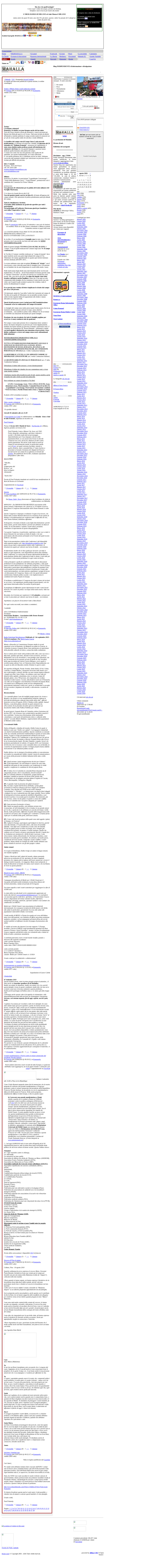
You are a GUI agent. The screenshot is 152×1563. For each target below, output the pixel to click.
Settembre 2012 (82, 383)
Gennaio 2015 (81, 435)
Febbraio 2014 (81, 414)
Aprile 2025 (81, 664)
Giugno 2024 (81, 645)
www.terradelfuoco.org (11, 171)
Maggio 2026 (81, 688)
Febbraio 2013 (81, 392)
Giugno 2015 (81, 444)
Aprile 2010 (81, 329)
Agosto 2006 (81, 247)
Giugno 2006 (81, 243)
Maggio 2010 (81, 331)
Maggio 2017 (81, 487)
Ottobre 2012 (81, 385)
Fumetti (33, 59)
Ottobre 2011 (81, 362)
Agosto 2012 (81, 381)
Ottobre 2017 (81, 496)
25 (7, 1510)
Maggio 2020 (81, 554)
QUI (86, 18)
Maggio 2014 (81, 420)
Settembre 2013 (82, 405)
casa (78, 195)
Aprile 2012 (81, 374)
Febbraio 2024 (81, 638)
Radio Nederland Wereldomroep (14, 637)
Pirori (70, 54)
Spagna (6, 492)
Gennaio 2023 (81, 613)
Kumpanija (36, 90)
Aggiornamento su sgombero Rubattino (17, 965)
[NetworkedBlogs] (64, 324)
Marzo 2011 (81, 349)
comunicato (14, 224)
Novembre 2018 (82, 520)
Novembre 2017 (82, 498)
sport (78, 214)
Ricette (70, 59)
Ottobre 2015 (81, 452)
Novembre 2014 (82, 431)
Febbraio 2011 (81, 348)
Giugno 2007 (81, 266)
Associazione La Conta (12, 417)
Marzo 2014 (81, 416)
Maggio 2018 (81, 509)
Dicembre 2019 (82, 545)
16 (34, 1508)
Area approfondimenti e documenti (63, 239)
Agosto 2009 (81, 314)
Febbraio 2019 (81, 526)
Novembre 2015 (82, 453)
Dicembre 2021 (82, 589)
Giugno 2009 (81, 310)
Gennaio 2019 (81, 524)
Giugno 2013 (81, 400)
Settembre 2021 (82, 584)
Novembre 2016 (82, 476)
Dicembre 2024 (82, 656)
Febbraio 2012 (81, 370)
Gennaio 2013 (81, 390)
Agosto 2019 (81, 537)
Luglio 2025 (81, 669)
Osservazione (58, 319)
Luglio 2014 (81, 424)
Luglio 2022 (81, 602)
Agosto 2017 (81, 493)
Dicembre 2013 (82, 411)
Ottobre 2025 (81, 675)
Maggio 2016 (81, 465)
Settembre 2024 (82, 651)
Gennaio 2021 (81, 569)
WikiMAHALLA (16, 54)
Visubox (56, 392)
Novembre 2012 (82, 387)
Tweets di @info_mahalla (10, 1548)
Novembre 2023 (82, 632)
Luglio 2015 (81, 446)
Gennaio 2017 (81, 480)
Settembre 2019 (82, 539)
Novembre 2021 (82, 587)
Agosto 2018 (81, 515)
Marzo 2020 (81, 550)
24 (5, 1510)
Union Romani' (58, 308)
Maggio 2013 (81, 398)
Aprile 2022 (81, 597)
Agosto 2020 (81, 559)
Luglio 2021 (81, 580)
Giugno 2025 (81, 667)
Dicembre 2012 (82, 388)
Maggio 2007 (81, 264)
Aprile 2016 (81, 463)
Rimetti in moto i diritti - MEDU (14, 873)
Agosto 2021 (81, 582)
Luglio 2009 (81, 312)
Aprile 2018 (81, 507)
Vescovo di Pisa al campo (12, 1260)
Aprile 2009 (81, 307)
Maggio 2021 (81, 576)
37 (31, 1510)
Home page (5, 1554)
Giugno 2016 (81, 467)
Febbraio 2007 (81, 258)
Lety (14, 446)
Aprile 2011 (81, 351)
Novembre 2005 (82, 230)
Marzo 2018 (81, 506)
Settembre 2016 (82, 472)
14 (30, 1508)
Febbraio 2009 (81, 303)
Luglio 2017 (81, 491)
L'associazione (6, 51)
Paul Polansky (8, 422)
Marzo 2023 (81, 617)
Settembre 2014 (82, 427)
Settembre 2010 (82, 338)
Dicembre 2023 (82, 634)
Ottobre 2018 (81, 519)
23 (48, 1508)
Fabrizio (8, 90)
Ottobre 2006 (81, 251)
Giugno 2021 (81, 578)
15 (32, 1508)
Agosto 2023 (81, 626)
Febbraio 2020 (81, 548)
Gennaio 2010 (81, 323)
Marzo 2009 (81, 305)
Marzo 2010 (81, 327)
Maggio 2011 (81, 353)
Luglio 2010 (81, 335)
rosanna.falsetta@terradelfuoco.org (15, 169)
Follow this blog (64, 326)
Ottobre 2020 (81, 563)
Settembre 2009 (82, 316)
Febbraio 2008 (81, 281)
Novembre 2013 (82, 409)
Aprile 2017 (81, 485)
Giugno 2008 (81, 288)
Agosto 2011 (81, 359)
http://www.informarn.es (12, 641)
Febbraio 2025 (81, 660)
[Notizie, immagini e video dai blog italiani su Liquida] (80, 1524)
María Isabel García (27, 639)
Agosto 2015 (81, 448)
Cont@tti (93, 59)
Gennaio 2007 (81, 256)
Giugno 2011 (81, 355)
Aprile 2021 (81, 574)
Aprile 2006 (81, 240)
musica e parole (58, 375)
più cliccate (66, 379)
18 (38, 1508)
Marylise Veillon (11, 628)
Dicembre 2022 (82, 611)
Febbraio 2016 (81, 459)
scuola (79, 212)
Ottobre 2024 (81, 652)
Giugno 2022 (81, 600)
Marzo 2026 (81, 684)
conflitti (79, 197)
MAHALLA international (62, 296)
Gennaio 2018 (81, 502)
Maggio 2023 (81, 621)
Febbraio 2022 (81, 593)
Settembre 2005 (82, 227)
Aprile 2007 (81, 262)
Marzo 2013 (81, 394)
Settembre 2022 (82, 606)
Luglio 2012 (81, 379)
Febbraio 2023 (81, 615)
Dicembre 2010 (82, 344)
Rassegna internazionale (38, 56)
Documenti (72, 56)
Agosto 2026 (81, 693)
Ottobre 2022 (81, 608)
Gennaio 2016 (81, 457)
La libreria (53, 56)
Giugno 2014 (81, 422)
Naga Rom (57, 315)
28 (13, 1510)
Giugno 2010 (81, 333)
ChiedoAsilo (8, 976)
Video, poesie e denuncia (12, 402)
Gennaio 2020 (81, 546)
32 (21, 1510)
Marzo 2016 (81, 461)
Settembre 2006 (82, 249)
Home (4, 54)
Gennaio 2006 (81, 234)
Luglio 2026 (81, 691)
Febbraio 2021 (81, 571)
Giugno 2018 (81, 511)
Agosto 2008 (81, 292)
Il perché (56, 399)
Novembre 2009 (82, 320)
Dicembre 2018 (82, 522)
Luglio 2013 (81, 401)
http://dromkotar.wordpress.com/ (32, 543)
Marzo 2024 (81, 639)
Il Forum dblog (58, 389)
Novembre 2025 (82, 677)
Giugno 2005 (81, 221)
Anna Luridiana (11, 494)
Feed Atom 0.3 (84, 130)
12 (25, 1508)
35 (27, 1510)
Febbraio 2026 (81, 682)
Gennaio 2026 (81, 680)
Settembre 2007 (82, 271)
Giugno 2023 (81, 623)
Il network (53, 54)
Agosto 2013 (81, 403)
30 (17, 1510)
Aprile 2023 (81, 619)
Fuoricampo (8, 217)
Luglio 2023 (81, 625)
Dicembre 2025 (82, 678)
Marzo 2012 (81, 372)
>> (27, 213)
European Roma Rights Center (64, 312)
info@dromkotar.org (16, 619)
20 (42, 1508)
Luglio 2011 (81, 357)
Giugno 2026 (81, 690)
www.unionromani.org (15, 1140)
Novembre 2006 (82, 253)
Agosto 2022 (81, 604)
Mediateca (62, 56)
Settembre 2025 (82, 673)
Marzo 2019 (81, 528)
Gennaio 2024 (81, 636)
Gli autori (34, 54)
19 (40, 1508)
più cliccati (89, 697)
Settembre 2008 (82, 294)
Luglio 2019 (81, 535)
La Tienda (5, 56)
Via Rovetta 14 (36, 426)
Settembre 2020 (82, 561)
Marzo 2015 (81, 439)
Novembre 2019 (82, 543)
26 (9, 1510)
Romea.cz (56, 299)
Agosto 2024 (81, 649)
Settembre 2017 (82, 494)
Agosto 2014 (81, 426)
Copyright (56, 401)
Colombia (7, 626)
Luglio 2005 (81, 223)
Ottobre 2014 (81, 429)
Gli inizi (62, 54)
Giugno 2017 (81, 489)
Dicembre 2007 (82, 277)
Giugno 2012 (81, 377)
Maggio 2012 (81, 375)
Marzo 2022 (81, 595)
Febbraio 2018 (81, 504)
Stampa (34, 213)
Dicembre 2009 (82, 322)
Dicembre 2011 (82, 366)
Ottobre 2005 (81, 229)
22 (46, 1508)
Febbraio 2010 (81, 325)
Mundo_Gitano (45, 634)
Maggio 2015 (81, 442)
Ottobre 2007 (81, 273)
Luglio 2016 (81, 468)
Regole (79, 210)
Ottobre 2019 (81, 541)
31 (19, 1510)
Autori (55, 397)
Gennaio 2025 (81, 658)
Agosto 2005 (81, 225)
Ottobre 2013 (81, 407)
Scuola (13, 59)
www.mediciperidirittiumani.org (26, 895)
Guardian (47, 1460)
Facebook (20, 485)
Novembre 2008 (82, 297)
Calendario (93, 54)
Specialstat (78, 1542)
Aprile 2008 (81, 284)
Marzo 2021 (81, 572)
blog (54, 366)
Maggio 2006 (81, 242)
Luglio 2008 (81, 290)
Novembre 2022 (82, 610)
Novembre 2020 (82, 565)
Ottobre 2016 (81, 474)
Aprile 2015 (81, 440)
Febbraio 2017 (81, 481)
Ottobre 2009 (81, 318)
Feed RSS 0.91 (84, 127)
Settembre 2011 (82, 361)
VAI (13, 79)
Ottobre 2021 (81, 585)
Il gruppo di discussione (18, 56)
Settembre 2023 (82, 628)
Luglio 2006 (81, 245)
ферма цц (80, 703)
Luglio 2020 (81, 558)
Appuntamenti (62, 247)
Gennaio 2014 (81, 413)
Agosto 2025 (81, 671)
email (27, 1068)
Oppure (18, 213)
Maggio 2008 (81, 286)
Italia (55, 369)
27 (11, 1510)
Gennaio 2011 (81, 346)
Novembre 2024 (82, 654)
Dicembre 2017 (82, 500)
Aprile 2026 (81, 686)
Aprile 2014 (81, 418)
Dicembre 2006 (82, 255)
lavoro (79, 204)
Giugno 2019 (81, 533)
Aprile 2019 (81, 530)
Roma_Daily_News (14, 499)
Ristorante (62, 59)
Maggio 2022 (81, 598)
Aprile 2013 (81, 396)
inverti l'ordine (28, 79)
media (55, 373)
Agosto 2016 (81, 470)
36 (29, 1510)
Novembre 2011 (82, 364)
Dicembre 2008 (82, 299)
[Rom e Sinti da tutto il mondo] (80, 1531)
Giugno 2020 (81, 556)
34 (25, 1510)
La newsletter (82, 54)
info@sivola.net (66, 205)
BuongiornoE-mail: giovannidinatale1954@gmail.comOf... (89, 709)
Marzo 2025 (81, 662)
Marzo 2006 (81, 238)
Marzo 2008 (81, 282)
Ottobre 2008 (81, 295)
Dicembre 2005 (82, 232)
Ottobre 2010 (81, 340)
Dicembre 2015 (82, 455)
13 (27, 1508)
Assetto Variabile (95, 56)
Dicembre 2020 (82, 567)
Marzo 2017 (81, 483)
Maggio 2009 (81, 309)
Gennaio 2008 (81, 279)
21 (44, 1508)
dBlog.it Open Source (60, 385)
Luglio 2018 (81, 513)
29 (15, 1510)
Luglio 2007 (81, 268)
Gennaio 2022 (81, 591)
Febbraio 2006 (81, 236)
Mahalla (7, 79)
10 (21, 1508)
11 (23, 1508)
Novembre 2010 (82, 342)
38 (34, 1510)
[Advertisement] (52, 43)
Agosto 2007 (81, 269)
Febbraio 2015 (81, 437)
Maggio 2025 (81, 665)
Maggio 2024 (81, 643)
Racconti (53, 59)
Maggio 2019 (81, 532)
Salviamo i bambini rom (12, 1452)
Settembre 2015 (82, 450)
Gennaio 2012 (81, 368)
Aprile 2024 (81, 641)
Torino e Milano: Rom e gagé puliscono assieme (19, 89)
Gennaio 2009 (81, 301)
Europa (55, 367)
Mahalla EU (82, 56)
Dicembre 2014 (82, 433)
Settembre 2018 (82, 517)
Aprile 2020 (81, 552)
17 (36, 1508)
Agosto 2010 (81, 336)
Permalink (9, 213)
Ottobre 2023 (81, 630)
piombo (10, 453)
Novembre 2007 (82, 275)
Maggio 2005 (81, 219)
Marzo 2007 (81, 260)
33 (23, 1510)
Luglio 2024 (81, 647)
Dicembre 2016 (82, 478)
